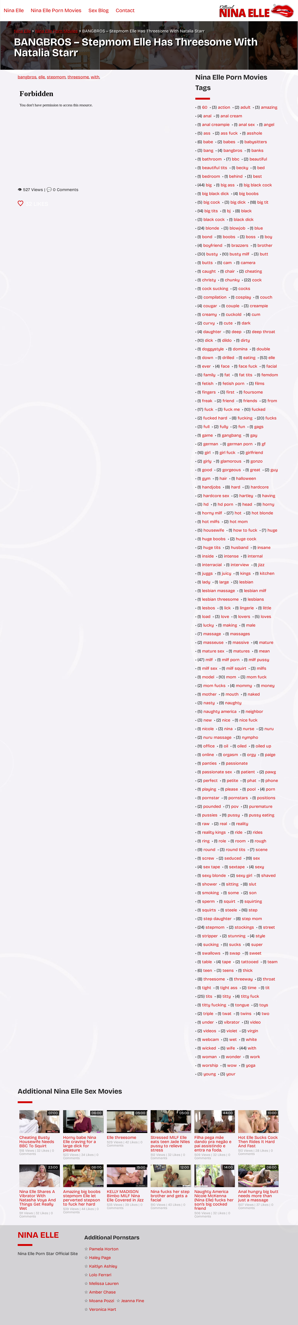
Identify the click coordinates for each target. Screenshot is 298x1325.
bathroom (212, 159)
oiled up (263, 746)
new (207, 720)
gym (206, 478)
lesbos (208, 607)
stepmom (56, 77)
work (255, 1056)
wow (232, 1065)
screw (208, 858)
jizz (261, 564)
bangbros (27, 77)
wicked (209, 1048)
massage (212, 633)
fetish (207, 383)
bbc (235, 159)
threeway (243, 979)
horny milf (212, 513)
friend (228, 400)
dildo (227, 340)
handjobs (211, 487)
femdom (269, 374)
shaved (268, 875)
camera (248, 262)
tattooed (249, 961)
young (209, 1074)
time (252, 987)
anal (207, 116)
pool (251, 789)
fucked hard (215, 418)
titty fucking (214, 1005)
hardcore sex (216, 495)
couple (232, 305)
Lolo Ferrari (100, 1274)
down (207, 357)
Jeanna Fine (132, 1300)
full (206, 426)
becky (242, 167)
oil (226, 746)
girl (207, 452)
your (230, 1074)
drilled (228, 357)
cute (228, 323)
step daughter (217, 918)
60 (204, 107)
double (263, 349)
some (233, 892)
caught (209, 271)
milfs (261, 668)
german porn (240, 443)
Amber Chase (102, 1292)
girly (207, 461)
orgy (251, 754)
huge (272, 530)
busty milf (239, 254)
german (210, 443)
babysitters (255, 141)
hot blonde (262, 513)
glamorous (230, 461)
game (207, 435)
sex (256, 858)
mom (231, 677)
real (223, 823)
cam (227, 262)
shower (209, 884)
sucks (235, 944)
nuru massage (217, 737)
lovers (244, 616)
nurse (248, 728)
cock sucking (215, 288)
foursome (253, 392)
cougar (210, 305)
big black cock (258, 185)
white (251, 1039)
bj (229, 210)
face (225, 366)
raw (206, 823)
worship (210, 1065)
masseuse (213, 642)
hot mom (239, 521)
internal (255, 556)
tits (209, 996)
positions (266, 797)
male (250, 625)
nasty (209, 702)
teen (207, 970)
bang (208, 150)
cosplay (243, 297)
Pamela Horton (104, 1249)
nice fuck (248, 720)
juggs (207, 573)
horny (268, 504)
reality (242, 823)
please (231, 789)
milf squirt (236, 668)
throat (269, 979)
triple (208, 1013)
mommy (244, 685)
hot (238, 513)
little (267, 607)
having (268, 495)
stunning (236, 935)
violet (232, 1030)
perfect (210, 780)
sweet (255, 953)
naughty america (220, 711)
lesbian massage (218, 590)
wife (231, 1048)
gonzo (257, 461)
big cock (211, 202)
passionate (237, 763)
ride (238, 832)
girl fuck (227, 452)
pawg (270, 771)
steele (231, 910)
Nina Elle (38, 1235)
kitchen (267, 573)
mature (266, 642)
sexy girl (244, 875)
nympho (250, 737)
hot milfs (211, 521)
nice (226, 720)
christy (209, 279)
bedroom (211, 176)
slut (252, 884)
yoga (250, 1065)
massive (241, 642)
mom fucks (214, 685)
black (246, 210)
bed (261, 167)
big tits (211, 210)
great (255, 469)
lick (227, 607)
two (265, 1013)
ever (206, 366)
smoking (210, 892)
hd (206, 504)
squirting (253, 901)
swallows (211, 953)
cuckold (233, 314)
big (209, 185)
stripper (210, 935)
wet (233, 1039)
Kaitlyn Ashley (103, 1266)
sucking (211, 944)
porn (270, 789)
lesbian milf (255, 590)
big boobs (249, 193)
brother (264, 245)
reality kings (214, 832)
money (267, 685)
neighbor (254, 711)
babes (229, 141)
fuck (208, 409)
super (257, 944)
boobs (229, 236)
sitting (232, 884)
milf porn (231, 659)
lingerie (247, 607)
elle (41, 77)
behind (236, 176)
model (208, 677)
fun (241, 426)
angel (269, 124)
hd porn (225, 504)
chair (230, 271)
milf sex (209, 668)
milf (209, 659)
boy (268, 236)
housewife (213, 530)
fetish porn (233, 383)
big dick (238, 202)
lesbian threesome (220, 599)
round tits (235, 849)
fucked (258, 409)
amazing (269, 107)
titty (227, 996)
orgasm (230, 754)
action (224, 107)
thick (248, 970)
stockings (244, 927)
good (207, 469)
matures (241, 651)
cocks (244, 288)
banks (257, 150)
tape (226, 961)
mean (264, 651)
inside (208, 556)
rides (258, 832)
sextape (237, 866)
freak (207, 400)
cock (257, 279)
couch (266, 297)
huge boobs (214, 538)
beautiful (258, 159)
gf (264, 443)
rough (260, 841)
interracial (212, 564)
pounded (212, 806)
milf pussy (259, 659)
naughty (233, 702)
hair (223, 478)
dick (209, 340)
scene (262, 849)
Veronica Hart (102, 1309)
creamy (209, 314)
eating (249, 357)
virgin (252, 1030)
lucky (208, 625)
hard (235, 487)
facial (271, 366)
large (224, 582)
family (209, 374)
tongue (242, 1005)
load (206, 616)
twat (226, 1013)
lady (206, 582)
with (95, 77)
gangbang (231, 435)
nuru (269, 728)
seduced (232, 858)
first (230, 392)
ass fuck (229, 133)
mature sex (213, 651)
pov (235, 806)
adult (245, 107)
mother (209, 694)
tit (267, 987)
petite (232, 780)
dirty (245, 340)
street (269, 927)
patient (248, 771)
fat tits (245, 374)
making (230, 625)
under (208, 1022)
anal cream (231, 116)
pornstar (210, 797)
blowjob (237, 228)
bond (207, 236)
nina (228, 728)
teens (228, 970)
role (222, 841)
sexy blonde (214, 875)
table (207, 961)
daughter (212, 331)
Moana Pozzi (101, 1300)
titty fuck (250, 996)
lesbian (246, 582)
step (253, 910)
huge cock (246, 538)
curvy (209, 323)
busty (212, 254)
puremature (260, 806)
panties (209, 763)
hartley (246, 495)
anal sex (247, 124)
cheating (253, 271)
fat (227, 374)
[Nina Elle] (257, 10)
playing (209, 789)
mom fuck (257, 677)
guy (274, 469)
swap (235, 953)
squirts (209, 910)
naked (254, 694)
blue (258, 228)
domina (240, 349)
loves (266, 616)
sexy (259, 866)
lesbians (256, 599)
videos (209, 1030)
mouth (232, 694)
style (260, 935)
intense (231, 556)
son (253, 892)
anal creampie (216, 124)
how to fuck (245, 530)
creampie (259, 305)
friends (250, 400)
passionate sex (217, 771)
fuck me (232, 409)
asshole (254, 133)
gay (253, 435)
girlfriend (254, 452)
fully (224, 426)
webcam (210, 1039)
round (209, 849)
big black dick (215, 193)
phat (251, 780)
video (255, 1022)
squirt (229, 901)
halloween (246, 478)
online (208, 754)
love (225, 616)
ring (206, 841)
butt (264, 254)
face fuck (248, 366)
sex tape (211, 866)
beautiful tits (214, 167)
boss (251, 236)
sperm (208, 901)
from (272, 400)
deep (236, 331)
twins (245, 1013)
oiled (242, 746)
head (247, 504)
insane (264, 547)
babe (208, 141)
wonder (233, 1056)
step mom (252, 918)
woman (209, 1056)
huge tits (212, 547)
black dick (244, 219)
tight (206, 987)
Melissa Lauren (104, 1283)
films (259, 383)
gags (259, 426)
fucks (271, 418)
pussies (209, 815)
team (273, 961)
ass (206, 133)
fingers (209, 392)
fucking (245, 418)
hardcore (260, 487)
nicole (208, 728)
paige (270, 754)
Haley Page (100, 1257)
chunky (232, 279)
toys (263, 1005)
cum (256, 314)
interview (240, 564)
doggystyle (213, 349)
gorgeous (231, 469)
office (209, 746)
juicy (226, 573)
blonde (212, 228)
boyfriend (212, 245)
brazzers (239, 245)
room (240, 841)
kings (245, 573)
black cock (214, 219)
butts (207, 262)
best (257, 176)
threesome (78, 77)
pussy (234, 815)
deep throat (263, 331)
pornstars (238, 797)
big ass (228, 185)
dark (246, 323)
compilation (215, 297)
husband (239, 547)
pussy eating (261, 815)
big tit (262, 202)
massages (240, 633)
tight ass (228, 987)
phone (271, 780)
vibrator (232, 1022)
